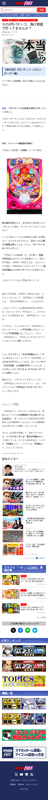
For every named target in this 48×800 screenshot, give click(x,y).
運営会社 (21, 784)
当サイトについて (32, 784)
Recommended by (30, 558)
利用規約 (13, 784)
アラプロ (14, 32)
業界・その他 (13, 20)
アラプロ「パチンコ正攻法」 (28, 20)
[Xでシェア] (13, 630)
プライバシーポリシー (29, 780)
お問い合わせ (15, 780)
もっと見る (41, 617)
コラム (5, 20)
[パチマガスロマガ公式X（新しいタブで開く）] (16, 774)
